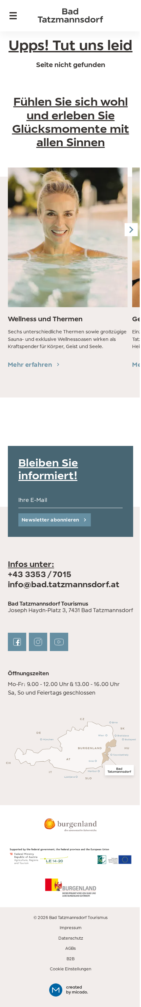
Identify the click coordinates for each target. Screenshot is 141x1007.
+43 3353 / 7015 (39, 574)
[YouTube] (59, 642)
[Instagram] (38, 642)
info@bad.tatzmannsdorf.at (63, 584)
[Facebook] (17, 642)
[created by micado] (70, 990)
